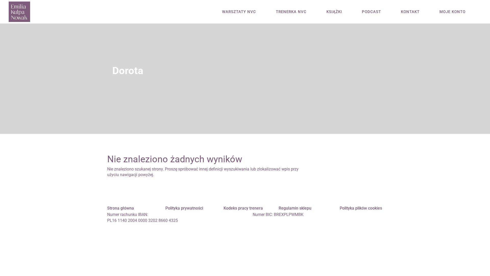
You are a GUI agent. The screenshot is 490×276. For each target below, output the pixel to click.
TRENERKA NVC (291, 12)
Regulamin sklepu (295, 208)
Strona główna (120, 208)
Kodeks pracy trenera (243, 208)
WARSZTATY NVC (239, 12)
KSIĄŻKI (334, 12)
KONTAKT (410, 12)
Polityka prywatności (184, 208)
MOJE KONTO (452, 12)
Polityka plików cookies (361, 208)
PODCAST (371, 12)
